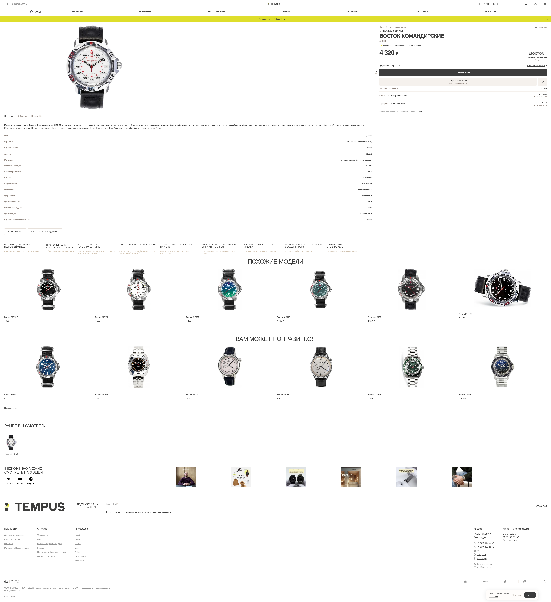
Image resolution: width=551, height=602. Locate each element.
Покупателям (10, 529)
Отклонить (516, 595)
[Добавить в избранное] (542, 82)
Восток (389, 27)
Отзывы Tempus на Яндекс (49, 543)
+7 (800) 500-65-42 (485, 547)
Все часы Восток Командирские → (45, 232)
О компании (42, 535)
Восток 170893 (374, 394)
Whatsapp (482, 558)
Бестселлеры (216, 11)
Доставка (422, 11)
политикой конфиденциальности (156, 512)
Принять (530, 595)
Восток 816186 (465, 314)
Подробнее (493, 596)
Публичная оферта (46, 556)
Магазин (490, 11)
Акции (286, 11)
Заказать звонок (484, 564)
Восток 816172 (374, 317)
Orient (77, 548)
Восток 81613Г (101, 317)
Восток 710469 (101, 394)
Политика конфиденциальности (51, 552)
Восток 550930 (192, 394)
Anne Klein (79, 561)
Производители (82, 529)
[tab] (8, 117)
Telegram (481, 554)
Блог (39, 539)
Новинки (145, 11)
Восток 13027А (465, 394)
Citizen (78, 543)
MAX (479, 550)
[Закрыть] (547, 19)
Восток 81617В (192, 317)
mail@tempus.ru (484, 567)
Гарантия (8, 543)
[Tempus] (34, 506)
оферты (136, 512)
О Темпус (353, 11)
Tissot (77, 535)
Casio (77, 539)
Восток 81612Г (11, 317)
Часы (37, 12)
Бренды (77, 11)
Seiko (77, 552)
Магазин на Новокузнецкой (16, 548)
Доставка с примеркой (14, 535)
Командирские (399, 27)
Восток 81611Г (283, 317)
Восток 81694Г (11, 394)
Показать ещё (10, 408)
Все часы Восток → (15, 232)
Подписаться (540, 506)
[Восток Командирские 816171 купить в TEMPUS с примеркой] (275, 4)
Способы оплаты (12, 539)
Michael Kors (80, 556)
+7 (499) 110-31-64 (485, 543)
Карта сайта (9, 596)
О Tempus (42, 529)
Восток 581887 (283, 394)
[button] (407, 45)
